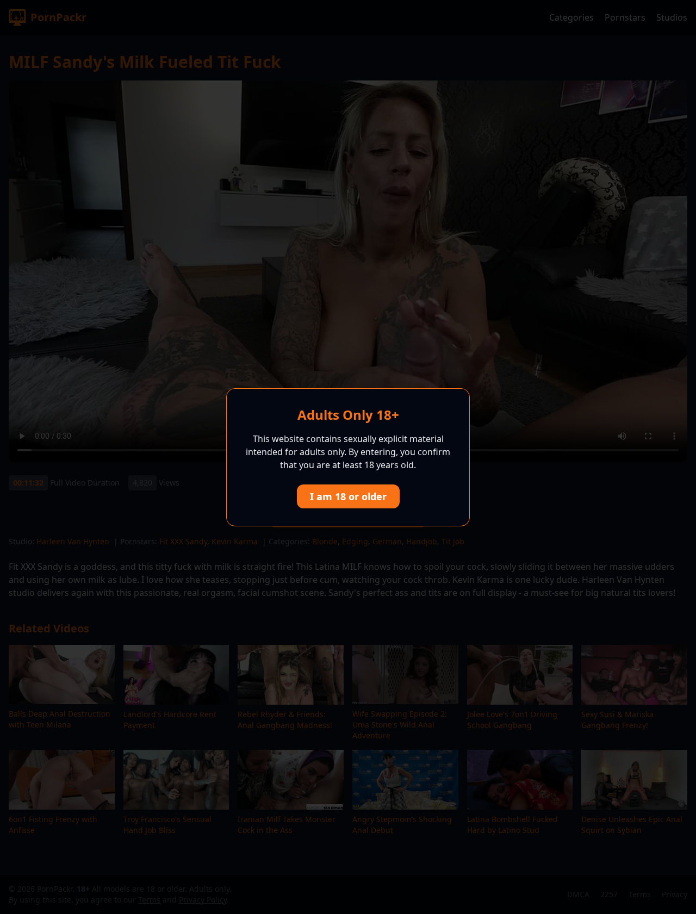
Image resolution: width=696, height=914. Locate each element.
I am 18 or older (348, 496)
